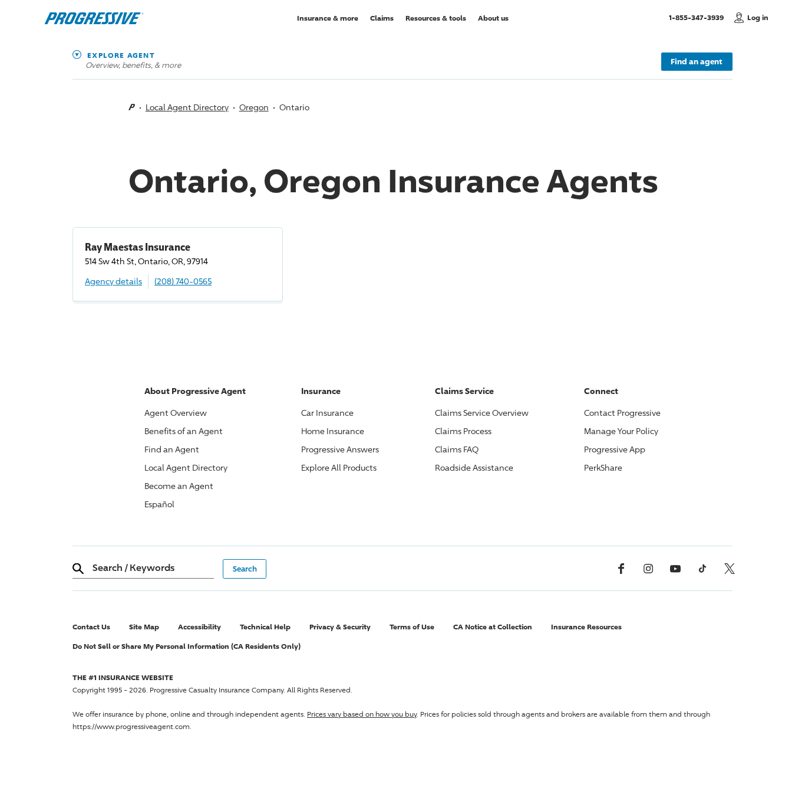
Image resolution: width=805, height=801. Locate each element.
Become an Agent (178, 486)
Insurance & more (327, 17)
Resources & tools (435, 17)
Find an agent (696, 61)
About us (493, 17)
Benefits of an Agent (183, 431)
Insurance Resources (586, 626)
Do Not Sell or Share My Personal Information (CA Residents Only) (186, 646)
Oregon (254, 107)
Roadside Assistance (474, 467)
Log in (757, 17)
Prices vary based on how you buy (362, 714)
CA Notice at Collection (492, 626)
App (614, 449)
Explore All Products (339, 467)
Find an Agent (171, 449)
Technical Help (265, 626)
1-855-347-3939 (698, 17)
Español (159, 504)
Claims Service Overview (482, 413)
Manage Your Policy (621, 431)
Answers (340, 449)
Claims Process (463, 431)
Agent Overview (175, 413)
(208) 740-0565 (183, 281)
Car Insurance (327, 413)
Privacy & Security (340, 626)
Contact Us (91, 626)
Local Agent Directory (187, 107)
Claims (382, 17)
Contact (622, 413)
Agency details (113, 281)
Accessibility (199, 626)
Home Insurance (332, 431)
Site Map (144, 626)
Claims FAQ (457, 449)
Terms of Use (412, 626)
